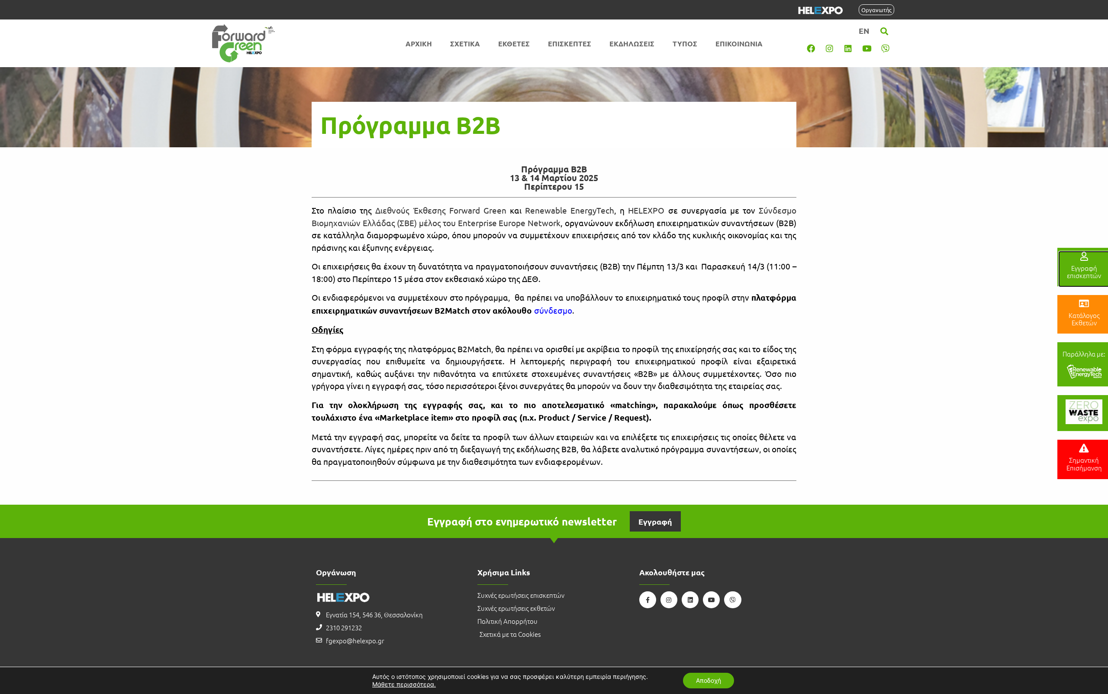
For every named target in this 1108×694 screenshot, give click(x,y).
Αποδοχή (708, 680)
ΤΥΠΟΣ (685, 43)
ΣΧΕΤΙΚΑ (465, 43)
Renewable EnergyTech (569, 210)
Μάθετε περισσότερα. (404, 684)
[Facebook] (811, 48)
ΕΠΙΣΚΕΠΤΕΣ (569, 43)
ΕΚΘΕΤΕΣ (514, 43)
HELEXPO (646, 210)
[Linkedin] (848, 48)
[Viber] (885, 48)
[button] (884, 31)
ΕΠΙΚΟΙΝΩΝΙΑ (739, 43)
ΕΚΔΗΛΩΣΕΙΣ (631, 43)
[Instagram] (829, 48)
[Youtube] (867, 48)
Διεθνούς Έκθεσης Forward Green (440, 210)
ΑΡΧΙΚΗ (419, 43)
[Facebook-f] (647, 599)
